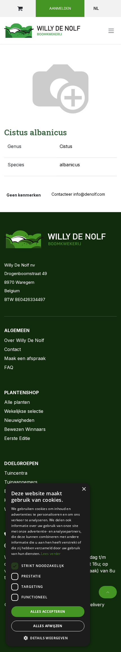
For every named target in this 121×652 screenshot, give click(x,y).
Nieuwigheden (19, 420)
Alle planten (17, 402)
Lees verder (50, 553)
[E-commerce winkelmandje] (20, 8)
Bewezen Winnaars (25, 429)
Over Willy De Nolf (24, 340)
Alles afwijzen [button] (47, 625)
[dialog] (48, 564)
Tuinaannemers (20, 482)
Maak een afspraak (25, 358)
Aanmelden (60, 8)
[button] (108, 592)
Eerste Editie (17, 438)
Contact (12, 349)
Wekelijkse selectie (23, 411)
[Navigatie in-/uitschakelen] (111, 30)
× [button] (84, 489)
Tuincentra (15, 473)
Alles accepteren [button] (47, 611)
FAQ (8, 367)
